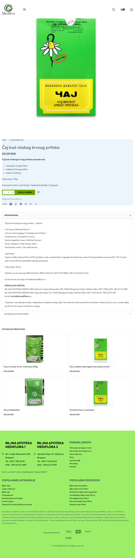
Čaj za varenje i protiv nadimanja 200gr (21, 366)
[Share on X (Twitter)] (11, 204)
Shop (4, 140)
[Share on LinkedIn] (21, 204)
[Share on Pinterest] (26, 204)
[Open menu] (24, 9)
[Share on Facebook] (16, 204)
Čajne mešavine (16, 140)
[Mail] (31, 204)
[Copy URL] (36, 204)
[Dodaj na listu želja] (38, 192)
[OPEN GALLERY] (67, 67)
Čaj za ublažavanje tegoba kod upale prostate (89, 366)
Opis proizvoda (11, 215)
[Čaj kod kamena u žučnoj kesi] (100, 392)
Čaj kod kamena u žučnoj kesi (81, 410)
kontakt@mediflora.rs (21, 296)
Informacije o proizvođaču (16, 314)
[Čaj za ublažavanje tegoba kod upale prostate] (100, 349)
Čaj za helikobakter (12, 410)
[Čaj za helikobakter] (34, 392)
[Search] (113, 9)
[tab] (67, 215)
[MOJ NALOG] (131, 9)
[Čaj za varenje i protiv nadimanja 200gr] (34, 349)
